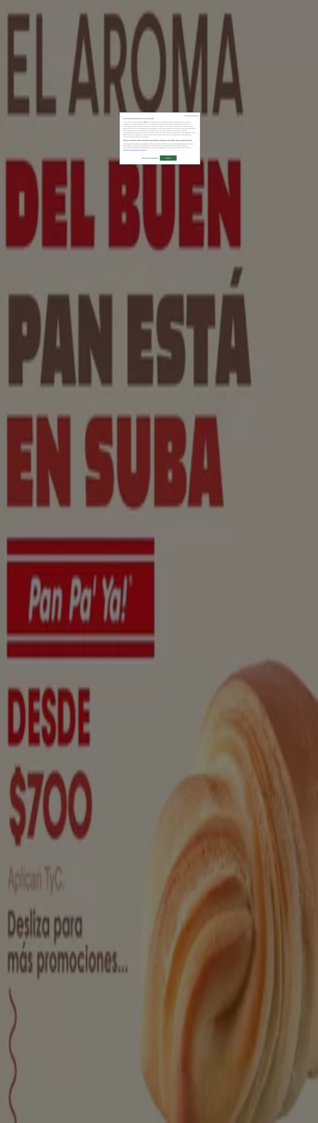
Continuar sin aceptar (191, 115)
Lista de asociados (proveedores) (134, 150)
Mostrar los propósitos (150, 158)
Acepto (168, 158)
